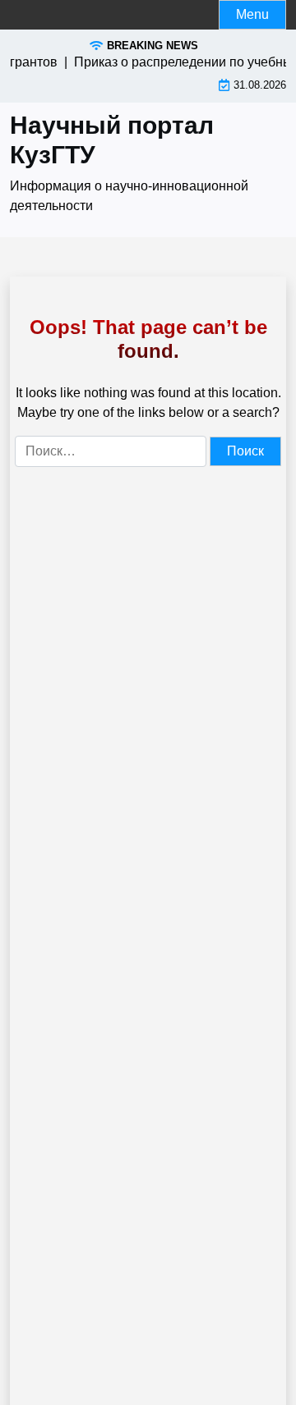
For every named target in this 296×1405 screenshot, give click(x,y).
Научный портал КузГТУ (112, 140)
